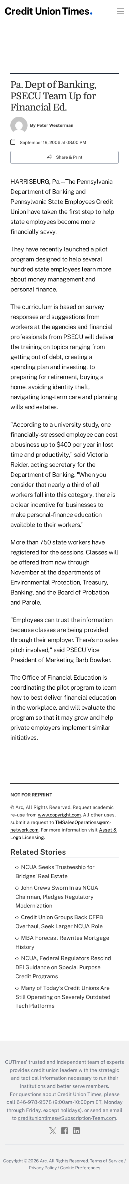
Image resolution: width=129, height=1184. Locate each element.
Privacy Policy (43, 1167)
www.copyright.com (59, 814)
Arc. (44, 1160)
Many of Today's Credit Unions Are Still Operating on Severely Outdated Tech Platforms (63, 997)
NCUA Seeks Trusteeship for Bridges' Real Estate (55, 871)
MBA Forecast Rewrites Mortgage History (62, 942)
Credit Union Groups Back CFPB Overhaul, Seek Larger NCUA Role (59, 921)
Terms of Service (106, 1160)
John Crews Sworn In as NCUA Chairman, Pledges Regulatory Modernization (56, 896)
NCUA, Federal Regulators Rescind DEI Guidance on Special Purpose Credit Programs (63, 967)
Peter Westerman (55, 125)
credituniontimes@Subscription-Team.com (67, 1118)
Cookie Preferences (80, 1167)
